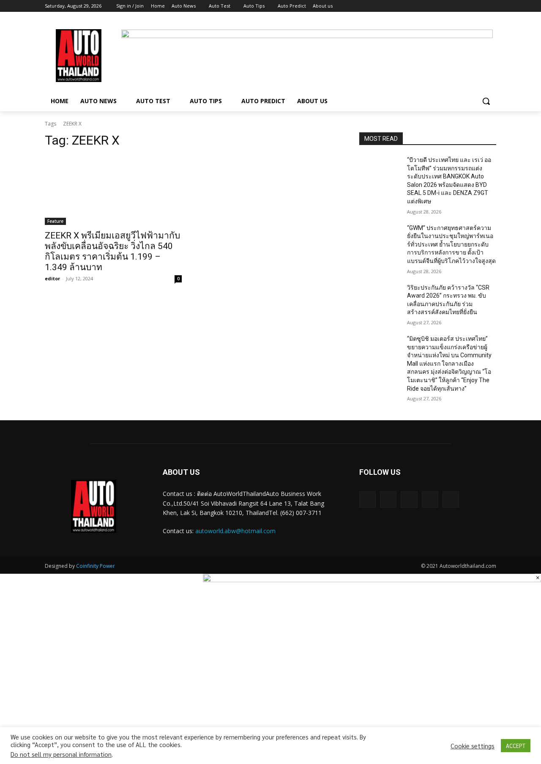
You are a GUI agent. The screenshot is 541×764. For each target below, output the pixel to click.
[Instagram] (456, 6)
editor (52, 278)
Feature (55, 221)
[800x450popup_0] (372, 579)
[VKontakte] (451, 499)
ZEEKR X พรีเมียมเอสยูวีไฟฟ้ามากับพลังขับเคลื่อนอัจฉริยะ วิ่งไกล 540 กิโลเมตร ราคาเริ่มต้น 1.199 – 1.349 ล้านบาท (112, 251)
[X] (468, 6)
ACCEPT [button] (515, 745)
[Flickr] (409, 499)
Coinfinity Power (95, 566)
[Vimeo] (479, 6)
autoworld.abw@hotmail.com (235, 531)
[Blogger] (367, 499)
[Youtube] (491, 6)
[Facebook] (444, 6)
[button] (486, 101)
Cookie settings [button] (473, 746)
